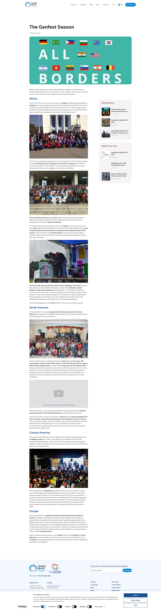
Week (97, 4)
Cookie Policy (116, 587)
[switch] (59, 606)
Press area (115, 582)
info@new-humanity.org (53, 586)
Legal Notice (116, 590)
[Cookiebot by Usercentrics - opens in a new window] (22, 606)
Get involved (130, 4)
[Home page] (31, 4)
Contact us (106, 4)
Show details (99, 606)
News (91, 4)
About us (73, 4)
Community (83, 4)
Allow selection (135, 600)
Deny (135, 605)
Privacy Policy (116, 584)
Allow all (135, 595)
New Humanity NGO (44, 576)
